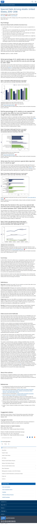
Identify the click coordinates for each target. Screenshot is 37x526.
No (8, 444)
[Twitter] (3, 521)
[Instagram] (5, 521)
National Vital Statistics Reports (8, 463)
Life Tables (4, 458)
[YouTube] (9, 521)
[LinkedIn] (7, 521)
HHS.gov (2, 523)
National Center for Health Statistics (8, 4)
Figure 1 (10, 67)
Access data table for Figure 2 (9, 155)
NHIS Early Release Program (8, 494)
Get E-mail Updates (6, 487)
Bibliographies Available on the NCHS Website (11, 471)
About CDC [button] (3, 504)
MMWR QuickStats (6, 497)
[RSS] (15, 521)
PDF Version (3, 15)
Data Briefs (4, 450)
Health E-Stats (5, 452)
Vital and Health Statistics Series (8, 465)
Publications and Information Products (10, 447)
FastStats (4, 492)
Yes (2, 444)
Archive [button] (2, 514)
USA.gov (6, 523)
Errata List (4, 476)
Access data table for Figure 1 (9, 105)
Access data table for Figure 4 (18, 249)
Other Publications (5, 468)
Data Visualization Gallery (7, 489)
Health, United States (6, 455)
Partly (5, 444)
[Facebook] (1, 521)
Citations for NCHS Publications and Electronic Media (12, 473)
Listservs (3, 478)
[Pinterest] (11, 521)
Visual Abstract (14, 15)
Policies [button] (2, 508)
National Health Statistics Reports (8, 460)
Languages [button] (3, 511)
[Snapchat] (13, 521)
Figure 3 (30, 167)
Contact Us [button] (3, 501)
